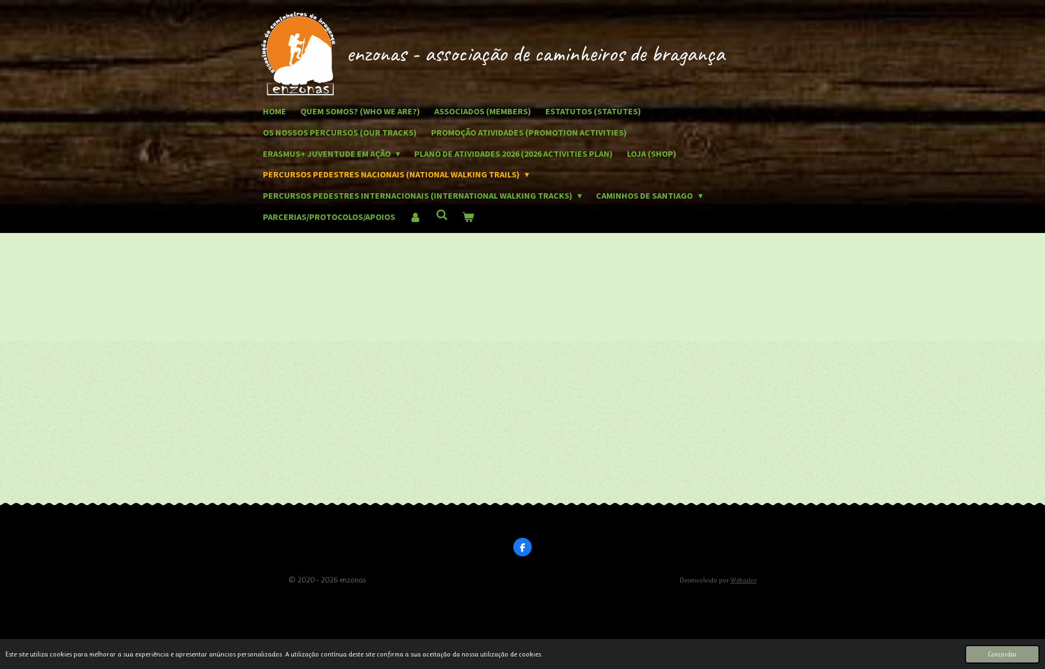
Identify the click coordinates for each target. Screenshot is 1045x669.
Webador (743, 580)
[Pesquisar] (441, 214)
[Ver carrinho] (468, 217)
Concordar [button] (1002, 654)
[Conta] (415, 217)
